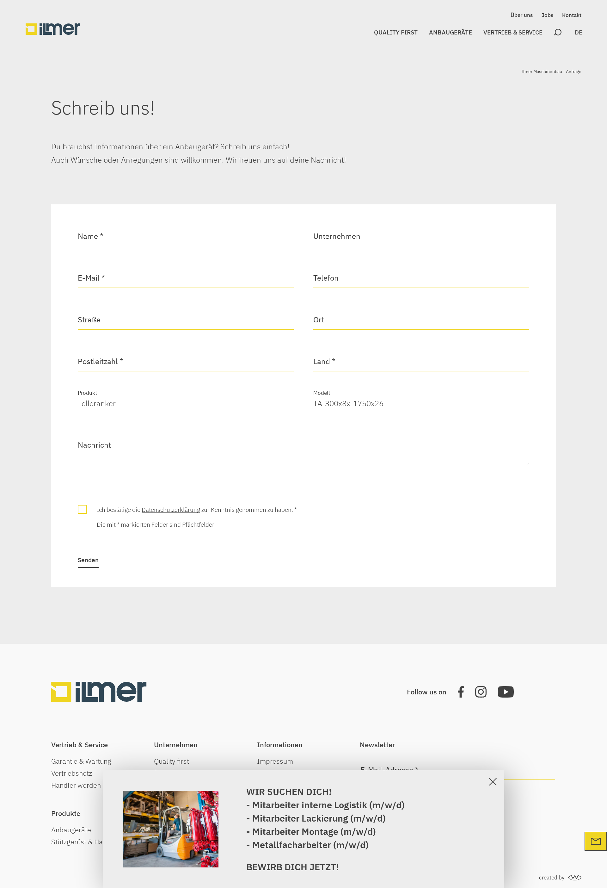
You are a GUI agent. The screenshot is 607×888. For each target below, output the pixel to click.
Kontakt (571, 15)
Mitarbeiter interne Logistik (309, 805)
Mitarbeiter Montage (295, 831)
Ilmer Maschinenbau (541, 71)
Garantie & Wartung (81, 761)
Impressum (275, 761)
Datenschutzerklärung (171, 509)
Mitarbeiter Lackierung (301, 818)
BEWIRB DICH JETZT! (292, 867)
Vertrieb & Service (513, 32)
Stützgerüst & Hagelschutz (91, 842)
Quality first (396, 32)
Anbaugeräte (450, 32)
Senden (88, 560)
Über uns (522, 15)
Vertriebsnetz (71, 773)
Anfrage (573, 71)
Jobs (547, 15)
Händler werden (76, 785)
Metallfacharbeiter (291, 845)
